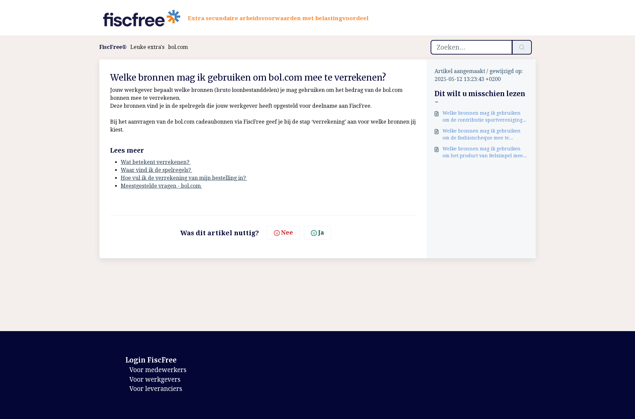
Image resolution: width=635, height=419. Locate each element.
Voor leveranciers (155, 389)
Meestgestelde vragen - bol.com (161, 186)
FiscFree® (113, 47)
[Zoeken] (522, 47)
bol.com (178, 47)
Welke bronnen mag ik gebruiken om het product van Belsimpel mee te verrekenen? (483, 152)
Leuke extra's (147, 47)
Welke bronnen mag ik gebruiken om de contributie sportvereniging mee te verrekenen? (483, 117)
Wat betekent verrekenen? (155, 162)
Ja (321, 232)
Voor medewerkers (158, 370)
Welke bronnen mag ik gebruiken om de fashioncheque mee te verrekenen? (482, 134)
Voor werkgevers (155, 379)
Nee (287, 232)
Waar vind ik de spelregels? (156, 170)
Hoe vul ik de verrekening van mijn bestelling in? (184, 178)
